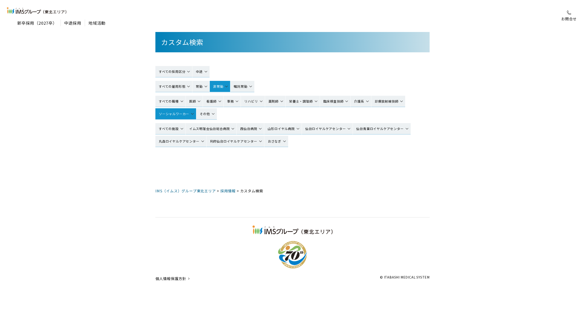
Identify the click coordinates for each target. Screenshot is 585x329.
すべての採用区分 (172, 71)
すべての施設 (169, 128)
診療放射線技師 (387, 101)
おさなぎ (274, 141)
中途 (199, 71)
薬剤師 (274, 101)
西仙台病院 (248, 128)
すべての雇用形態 (172, 86)
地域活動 (97, 23)
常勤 (199, 86)
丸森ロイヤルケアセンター (179, 141)
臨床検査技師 (333, 101)
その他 (205, 113)
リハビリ (251, 101)
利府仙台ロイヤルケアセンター (233, 141)
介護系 (359, 101)
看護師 (211, 101)
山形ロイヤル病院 (281, 128)
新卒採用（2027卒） (37, 23)
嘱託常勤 (240, 86)
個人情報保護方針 (170, 278)
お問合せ (569, 18)
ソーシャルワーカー (174, 113)
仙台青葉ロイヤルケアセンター (380, 128)
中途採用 (72, 23)
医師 (192, 101)
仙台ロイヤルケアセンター (325, 128)
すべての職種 (169, 101)
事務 (230, 101)
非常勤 (218, 86)
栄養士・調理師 (301, 101)
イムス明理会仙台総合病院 (209, 128)
